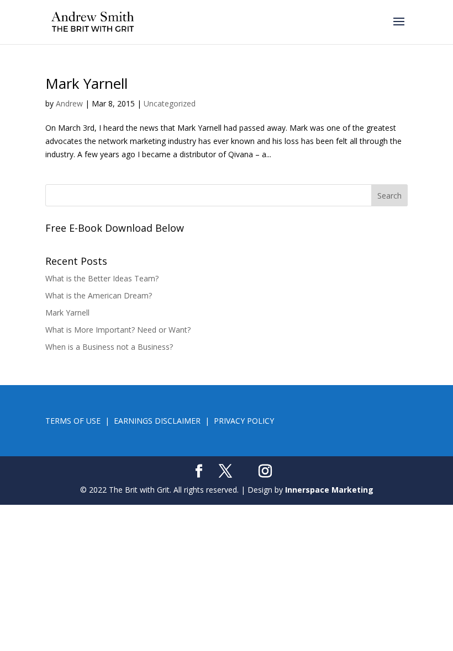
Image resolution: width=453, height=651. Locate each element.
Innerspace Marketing (329, 489)
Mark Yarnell (86, 83)
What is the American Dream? (98, 295)
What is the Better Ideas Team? (102, 278)
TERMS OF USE (73, 420)
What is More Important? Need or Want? (118, 329)
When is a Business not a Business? (109, 346)
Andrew (69, 103)
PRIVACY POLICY (244, 420)
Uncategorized (170, 103)
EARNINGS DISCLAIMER (157, 420)
